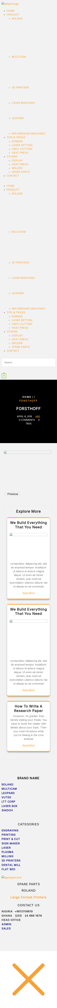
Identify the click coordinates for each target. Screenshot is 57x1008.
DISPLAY (17, 160)
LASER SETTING (22, 145)
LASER (6, 847)
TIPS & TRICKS (16, 137)
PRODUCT (13, 14)
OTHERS (12, 156)
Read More (28, 592)
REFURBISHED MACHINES (28, 133)
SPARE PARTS (21, 171)
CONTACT (13, 175)
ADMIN (6, 924)
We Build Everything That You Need (28, 525)
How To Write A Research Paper (28, 708)
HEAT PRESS (20, 152)
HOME (11, 10)
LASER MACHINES (23, 102)
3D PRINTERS (20, 87)
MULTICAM (19, 56)
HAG (37, 416)
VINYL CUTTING (22, 148)
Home (26, 396)
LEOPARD (18, 118)
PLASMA (8, 852)
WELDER (17, 168)
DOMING (17, 141)
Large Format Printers (28, 897)
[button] (28, 182)
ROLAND (17, 18)
